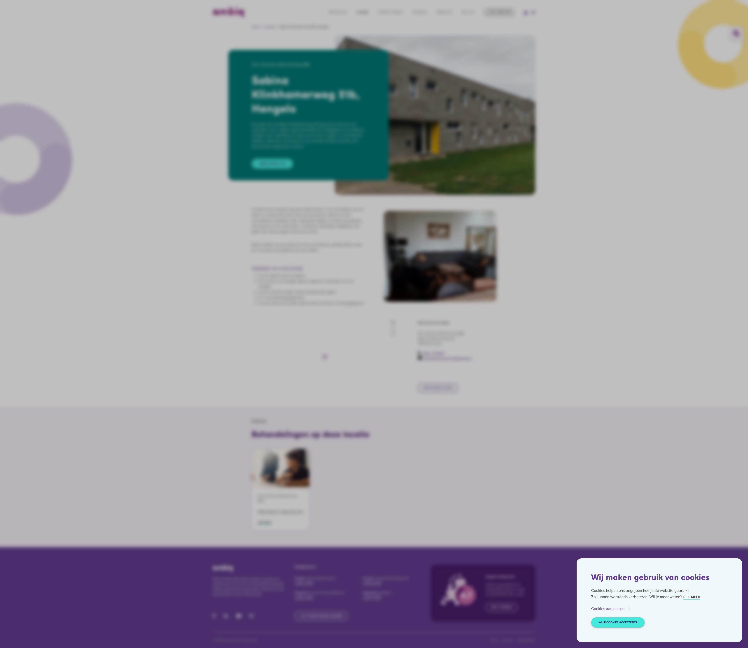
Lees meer (691, 597)
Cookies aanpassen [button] (608, 609)
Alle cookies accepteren (618, 622)
